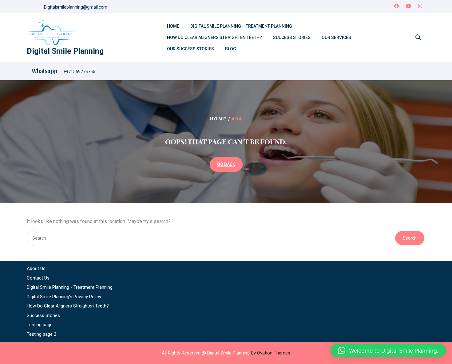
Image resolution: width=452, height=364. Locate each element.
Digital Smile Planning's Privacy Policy (64, 296)
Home (173, 26)
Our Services (336, 37)
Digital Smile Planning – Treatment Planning (241, 26)
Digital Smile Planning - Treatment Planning (70, 287)
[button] (388, 350)
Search (410, 238)
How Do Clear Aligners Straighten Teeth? (214, 37)
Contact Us (38, 278)
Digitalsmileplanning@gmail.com (75, 7)
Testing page (40, 324)
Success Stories (292, 37)
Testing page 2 (41, 334)
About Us (36, 268)
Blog (230, 48)
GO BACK (226, 164)
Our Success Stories (190, 48)
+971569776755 (79, 71)
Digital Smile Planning (65, 51)
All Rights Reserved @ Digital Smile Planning (226, 353)
